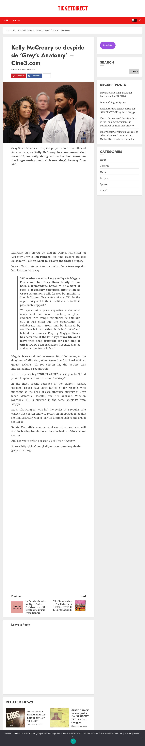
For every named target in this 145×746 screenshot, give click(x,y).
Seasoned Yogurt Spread (113, 102)
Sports (103, 184)
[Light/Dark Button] (134, 20)
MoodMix (107, 45)
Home (6, 20)
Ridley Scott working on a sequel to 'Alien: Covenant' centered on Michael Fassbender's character (119, 135)
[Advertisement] (48, 188)
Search (107, 62)
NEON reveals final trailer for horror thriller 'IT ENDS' (36, 716)
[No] (141, 738)
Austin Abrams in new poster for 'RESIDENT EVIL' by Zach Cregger (80, 716)
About (16, 20)
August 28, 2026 (35, 725)
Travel (103, 190)
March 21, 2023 (19, 70)
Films (103, 159)
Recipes (104, 178)
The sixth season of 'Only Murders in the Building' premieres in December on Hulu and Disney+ (118, 122)
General (104, 165)
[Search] (140, 20)
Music (103, 172)
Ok (73, 741)
